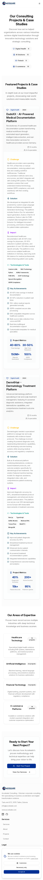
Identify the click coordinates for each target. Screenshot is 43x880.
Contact (6, 839)
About (5, 829)
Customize (22, 863)
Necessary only (21, 867)
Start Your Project (23, 766)
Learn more (34, 858)
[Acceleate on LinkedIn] (3, 814)
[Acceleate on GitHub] (7, 814)
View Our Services (20, 772)
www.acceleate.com (9, 810)
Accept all (21, 872)
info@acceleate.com (9, 806)
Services (6, 824)
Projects (6, 834)
